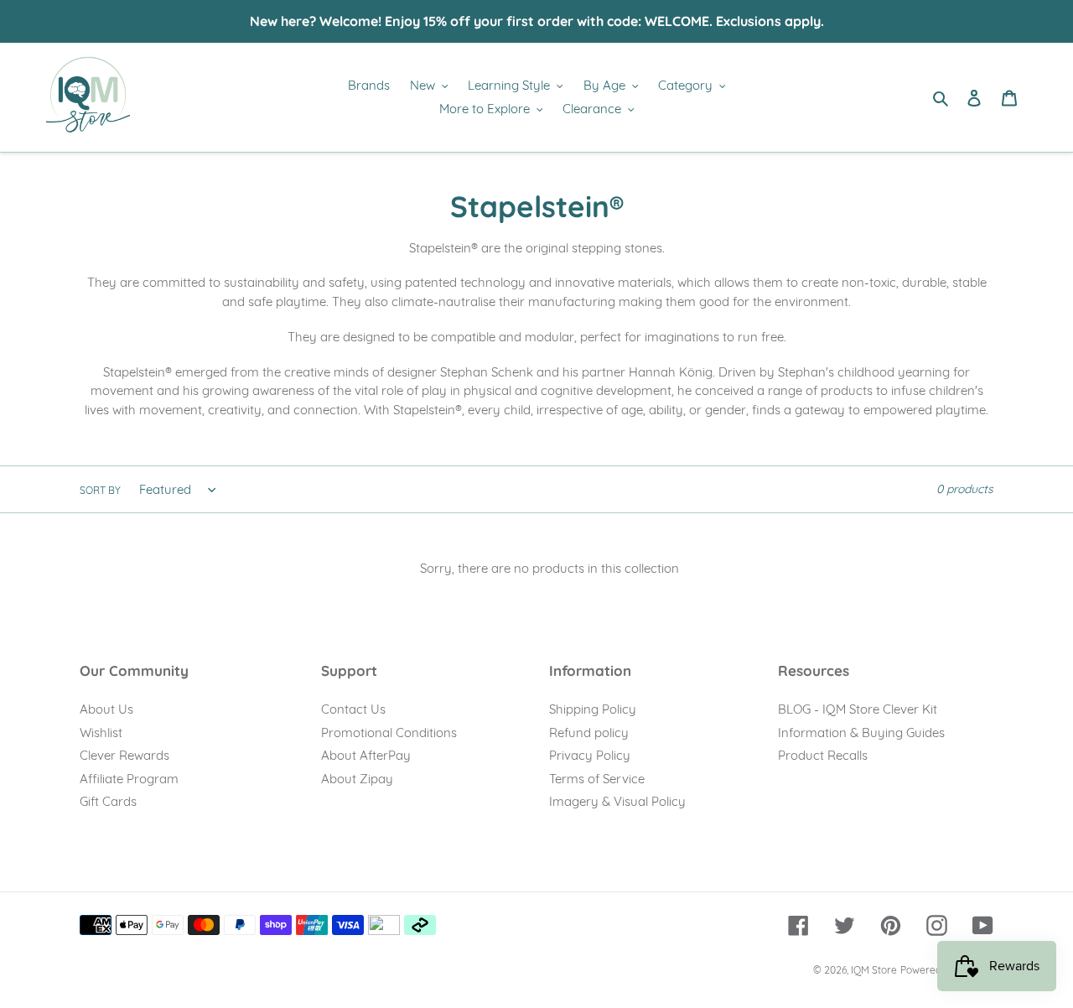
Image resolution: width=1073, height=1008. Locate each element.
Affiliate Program (129, 779)
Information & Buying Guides (861, 732)
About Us (106, 709)
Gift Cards (108, 801)
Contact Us (353, 709)
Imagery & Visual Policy (617, 801)
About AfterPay (366, 755)
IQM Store (874, 970)
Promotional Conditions (389, 732)
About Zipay (357, 779)
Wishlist (101, 732)
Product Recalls (823, 755)
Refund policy (589, 732)
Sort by (100, 490)
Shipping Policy (592, 709)
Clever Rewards (124, 755)
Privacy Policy (589, 755)
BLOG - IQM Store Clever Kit (857, 709)
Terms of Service (597, 779)
